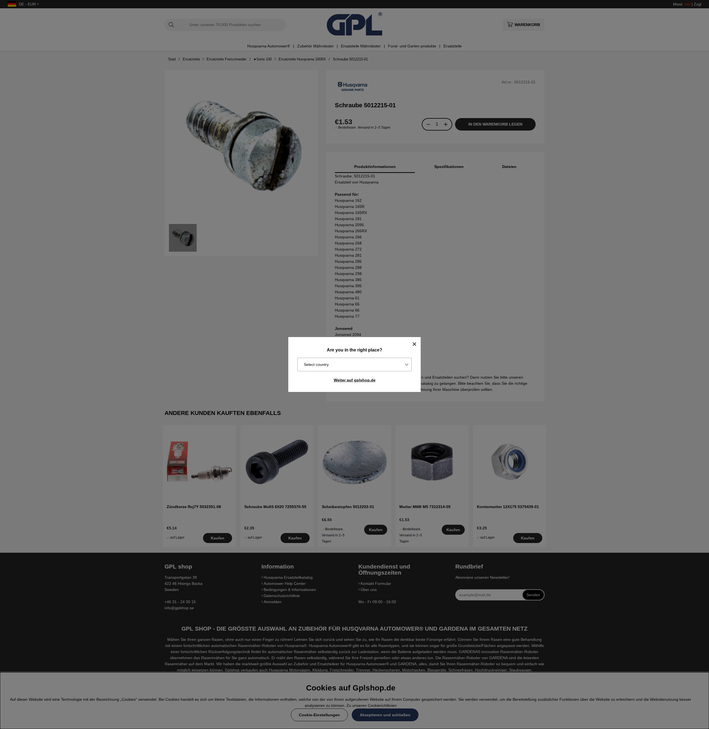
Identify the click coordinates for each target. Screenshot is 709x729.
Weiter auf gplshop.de (355, 380)
